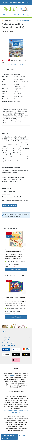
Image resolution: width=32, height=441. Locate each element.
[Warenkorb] (28, 14)
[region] (16, 48)
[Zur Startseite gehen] (16, 9)
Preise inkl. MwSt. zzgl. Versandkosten (13, 65)
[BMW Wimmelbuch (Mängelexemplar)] (16, 48)
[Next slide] (30, 250)
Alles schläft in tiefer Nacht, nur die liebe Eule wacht (15, 298)
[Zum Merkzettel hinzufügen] (24, 244)
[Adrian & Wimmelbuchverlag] (16, 32)
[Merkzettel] (19, 14)
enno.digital (21, 435)
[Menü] (4, 14)
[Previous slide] (2, 250)
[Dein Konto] (23, 14)
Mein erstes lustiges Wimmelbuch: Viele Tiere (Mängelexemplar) (14, 250)
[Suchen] (15, 14)
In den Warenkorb (16, 269)
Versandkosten (12, 375)
